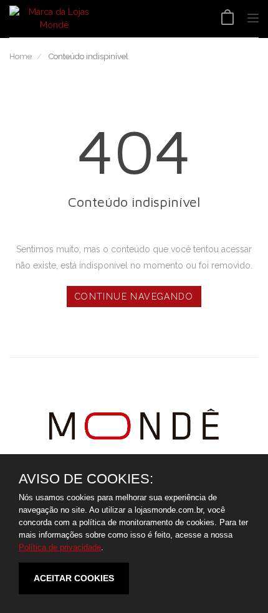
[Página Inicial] (53, 18)
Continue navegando (134, 297)
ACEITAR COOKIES (74, 578)
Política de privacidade (60, 547)
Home (20, 56)
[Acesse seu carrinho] (227, 18)
